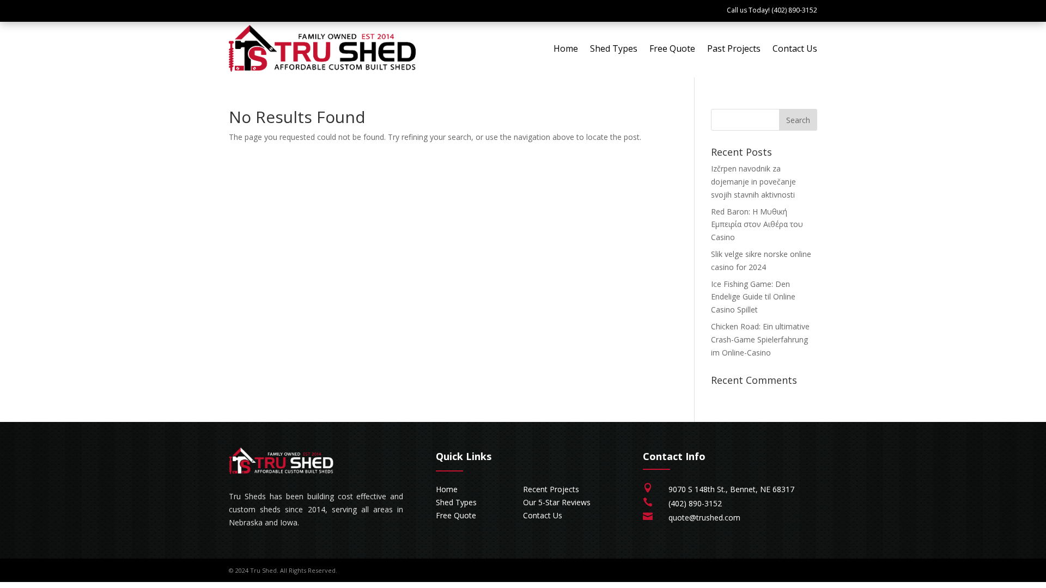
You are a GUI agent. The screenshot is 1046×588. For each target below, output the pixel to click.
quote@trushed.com (704, 517)
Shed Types (613, 48)
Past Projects (734, 48)
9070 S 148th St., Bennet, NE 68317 (731, 489)
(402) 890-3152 (695, 503)
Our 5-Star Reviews (557, 502)
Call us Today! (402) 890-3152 (772, 10)
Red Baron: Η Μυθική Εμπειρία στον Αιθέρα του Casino (757, 224)
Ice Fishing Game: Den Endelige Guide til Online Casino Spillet (753, 297)
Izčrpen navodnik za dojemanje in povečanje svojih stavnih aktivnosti (753, 181)
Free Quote (672, 48)
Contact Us (795, 48)
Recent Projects (551, 489)
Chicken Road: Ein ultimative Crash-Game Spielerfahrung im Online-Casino (760, 339)
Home (566, 48)
